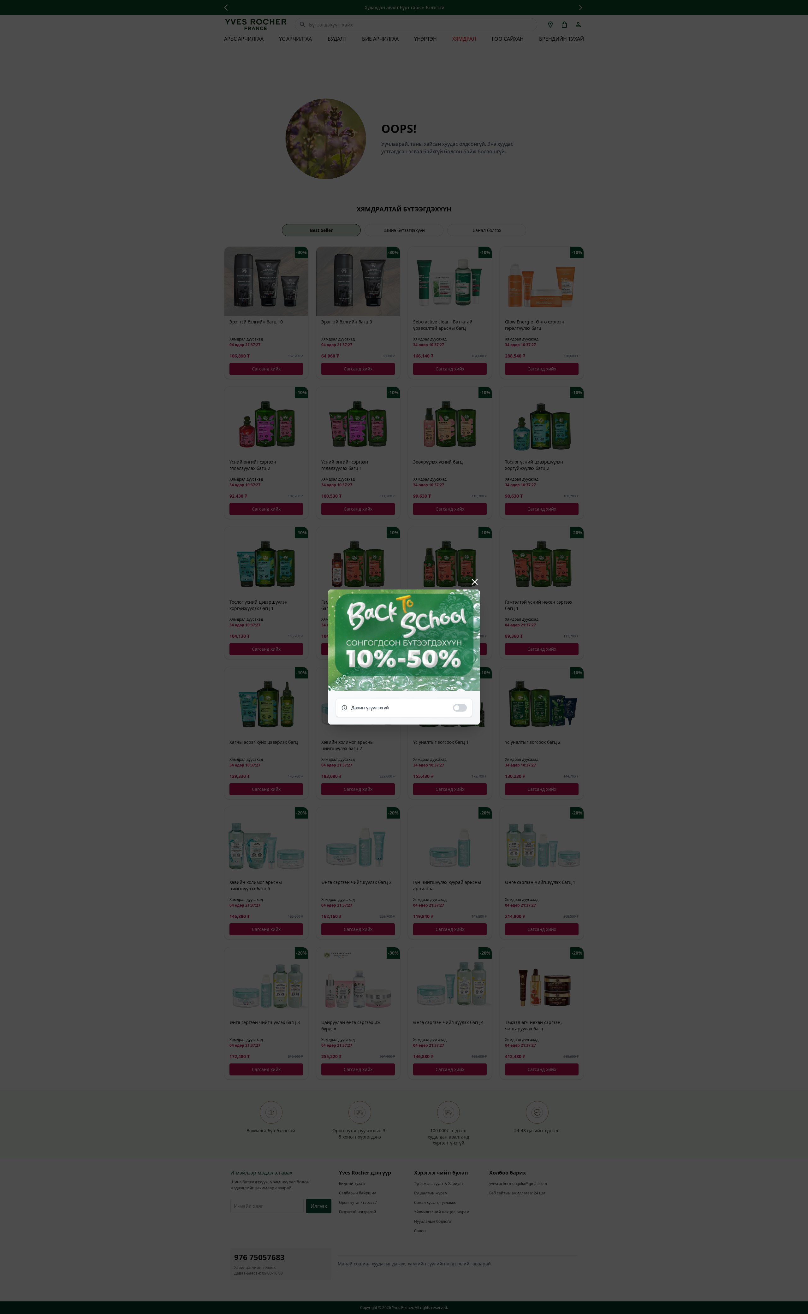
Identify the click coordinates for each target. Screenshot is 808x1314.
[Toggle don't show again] (460, 708)
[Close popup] (475, 582)
